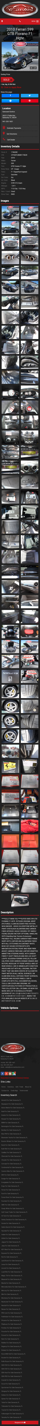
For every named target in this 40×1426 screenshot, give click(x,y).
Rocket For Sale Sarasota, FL (11, 1358)
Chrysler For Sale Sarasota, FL (11, 1160)
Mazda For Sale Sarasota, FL (10, 1283)
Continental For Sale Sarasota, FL (12, 1167)
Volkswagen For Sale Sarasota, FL (12, 1414)
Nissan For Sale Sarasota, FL (10, 1309)
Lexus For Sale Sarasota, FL (10, 1264)
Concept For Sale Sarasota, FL (11, 1164)
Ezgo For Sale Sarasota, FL (10, 1186)
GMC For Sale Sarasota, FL (10, 1205)
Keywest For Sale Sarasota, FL (11, 1253)
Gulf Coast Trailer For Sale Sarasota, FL (14, 1212)
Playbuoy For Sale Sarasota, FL (11, 1324)
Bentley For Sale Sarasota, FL (11, 1130)
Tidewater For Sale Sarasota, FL (12, 1406)
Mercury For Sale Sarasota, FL (11, 1290)
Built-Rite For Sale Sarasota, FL (11, 1149)
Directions (20, 1078)
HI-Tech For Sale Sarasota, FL (11, 1216)
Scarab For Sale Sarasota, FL (11, 1380)
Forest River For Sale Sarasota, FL (12, 1197)
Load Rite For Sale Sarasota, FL (11, 1272)
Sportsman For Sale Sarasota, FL (12, 1387)
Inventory (10, 1087)
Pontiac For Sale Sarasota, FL (11, 1328)
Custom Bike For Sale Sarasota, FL (12, 1171)
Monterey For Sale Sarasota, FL (11, 1298)
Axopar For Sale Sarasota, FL (11, 1119)
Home (3, 1087)
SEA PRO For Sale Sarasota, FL (11, 1376)
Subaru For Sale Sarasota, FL (11, 1395)
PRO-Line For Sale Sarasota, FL (11, 1313)
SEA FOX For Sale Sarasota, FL (11, 1365)
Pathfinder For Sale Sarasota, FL (12, 1317)
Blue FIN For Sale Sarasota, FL (11, 1134)
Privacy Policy (5, 1078)
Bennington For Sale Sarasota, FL (12, 1126)
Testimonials (24, 1091)
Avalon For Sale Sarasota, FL (11, 1115)
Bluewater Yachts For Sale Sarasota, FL (14, 1137)
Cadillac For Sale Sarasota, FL (11, 1152)
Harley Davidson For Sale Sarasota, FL (14, 1220)
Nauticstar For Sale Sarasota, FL (12, 1302)
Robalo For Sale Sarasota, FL (11, 1350)
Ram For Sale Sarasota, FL (10, 1339)
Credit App (14, 1091)
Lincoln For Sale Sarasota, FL (11, 1268)
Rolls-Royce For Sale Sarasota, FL (12, 1361)
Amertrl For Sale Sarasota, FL (11, 1100)
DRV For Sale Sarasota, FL (10, 1175)
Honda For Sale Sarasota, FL (10, 1223)
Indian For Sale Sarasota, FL (10, 1234)
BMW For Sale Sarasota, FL (10, 1123)
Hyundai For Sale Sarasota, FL (11, 1231)
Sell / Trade (19, 1087)
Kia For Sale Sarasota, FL (9, 1257)
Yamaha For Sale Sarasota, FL (11, 1417)
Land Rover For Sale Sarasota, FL (12, 1261)
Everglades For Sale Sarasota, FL (12, 1182)
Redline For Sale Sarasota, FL (11, 1343)
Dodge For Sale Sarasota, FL (10, 1179)
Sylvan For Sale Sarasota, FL (10, 1399)
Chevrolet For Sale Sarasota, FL (11, 1156)
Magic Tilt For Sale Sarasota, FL (11, 1276)
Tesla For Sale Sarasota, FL (10, 1402)
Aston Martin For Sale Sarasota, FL (13, 1108)
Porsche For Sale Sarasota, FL (11, 1331)
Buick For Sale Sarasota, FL (10, 1145)
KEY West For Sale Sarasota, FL (11, 1249)
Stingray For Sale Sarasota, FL (11, 1391)
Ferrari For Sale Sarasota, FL (10, 1190)
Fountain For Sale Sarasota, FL (11, 1201)
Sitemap (26, 1078)
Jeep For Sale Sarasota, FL (10, 1246)
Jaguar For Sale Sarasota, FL (11, 1242)
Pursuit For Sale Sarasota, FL (11, 1335)
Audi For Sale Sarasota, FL (10, 1111)
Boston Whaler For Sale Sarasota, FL (13, 1141)
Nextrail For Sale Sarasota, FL (11, 1305)
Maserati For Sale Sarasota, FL (11, 1279)
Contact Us (13, 1078)
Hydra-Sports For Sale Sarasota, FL (13, 1227)
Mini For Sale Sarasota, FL (10, 1294)
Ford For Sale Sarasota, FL (10, 1194)
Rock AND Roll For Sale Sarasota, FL (13, 1354)
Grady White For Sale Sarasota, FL (12, 1208)
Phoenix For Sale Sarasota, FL (11, 1320)
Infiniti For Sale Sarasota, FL (10, 1238)
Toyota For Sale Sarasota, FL (11, 1410)
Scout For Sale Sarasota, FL (10, 1384)
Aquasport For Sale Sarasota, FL (12, 1104)
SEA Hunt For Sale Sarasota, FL (11, 1373)
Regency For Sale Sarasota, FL (11, 1346)
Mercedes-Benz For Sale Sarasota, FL (13, 1287)
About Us (28, 1087)
